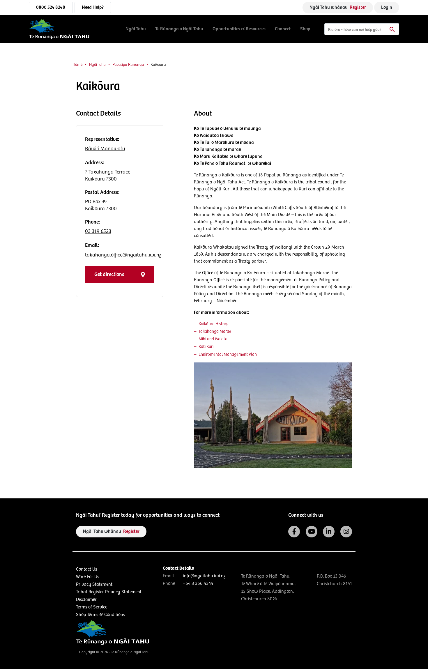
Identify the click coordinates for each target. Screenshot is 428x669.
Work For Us (87, 576)
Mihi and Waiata (213, 339)
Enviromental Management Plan (228, 354)
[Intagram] (346, 531)
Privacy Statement (94, 584)
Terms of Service (91, 607)
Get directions (109, 274)
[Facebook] (294, 531)
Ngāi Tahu (135, 28)
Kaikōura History (214, 324)
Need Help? (93, 7)
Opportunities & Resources (239, 28)
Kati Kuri (206, 346)
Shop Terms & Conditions (100, 614)
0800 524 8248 (50, 7)
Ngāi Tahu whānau (337, 7)
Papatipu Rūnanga (128, 64)
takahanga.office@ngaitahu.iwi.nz (123, 255)
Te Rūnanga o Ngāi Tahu (179, 28)
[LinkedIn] (329, 531)
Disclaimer (86, 599)
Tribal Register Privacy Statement (109, 592)
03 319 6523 (98, 231)
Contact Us (86, 569)
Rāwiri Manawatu (105, 149)
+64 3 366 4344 (198, 583)
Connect (283, 28)
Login (386, 7)
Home (77, 64)
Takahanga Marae (215, 331)
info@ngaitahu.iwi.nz (204, 576)
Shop (305, 28)
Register (358, 7)
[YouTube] (311, 531)
